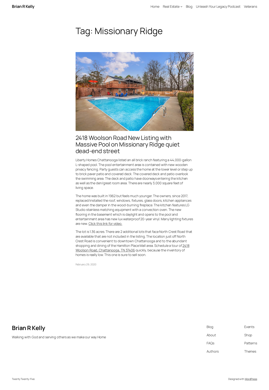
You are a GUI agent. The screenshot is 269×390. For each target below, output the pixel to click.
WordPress (251, 379)
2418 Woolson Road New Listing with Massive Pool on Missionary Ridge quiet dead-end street (128, 144)
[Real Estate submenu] (181, 7)
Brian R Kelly (23, 6)
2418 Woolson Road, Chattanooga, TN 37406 (132, 247)
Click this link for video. (105, 223)
